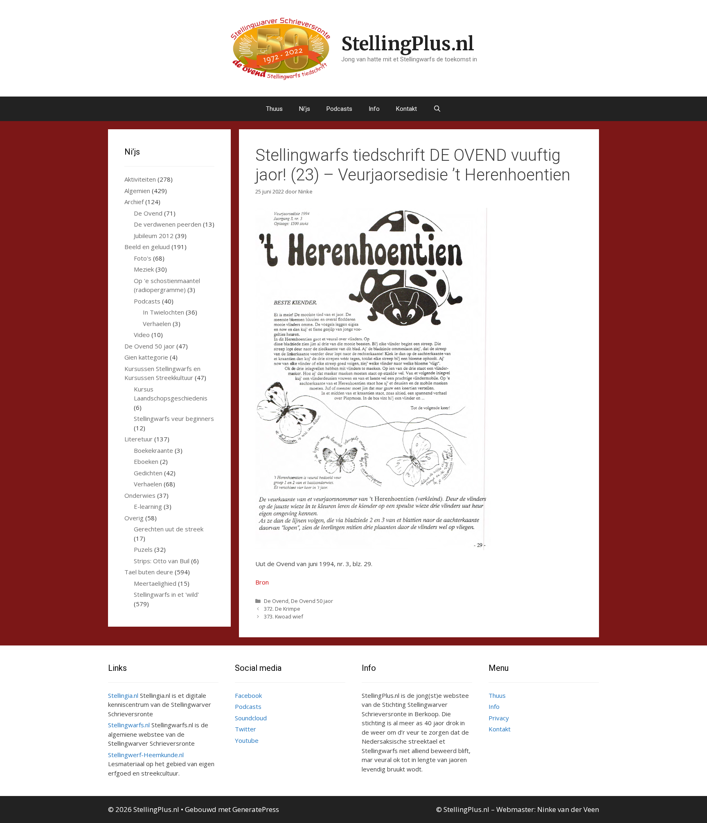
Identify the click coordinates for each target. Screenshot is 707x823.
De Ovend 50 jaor (312, 601)
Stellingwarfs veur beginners (174, 418)
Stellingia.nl (123, 695)
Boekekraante (153, 450)
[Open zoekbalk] (437, 109)
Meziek (144, 269)
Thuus (274, 108)
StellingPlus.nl (407, 43)
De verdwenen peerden (167, 224)
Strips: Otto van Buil (161, 561)
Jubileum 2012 (153, 236)
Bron (262, 582)
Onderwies (139, 495)
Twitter (245, 729)
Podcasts (339, 108)
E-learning (148, 506)
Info (374, 108)
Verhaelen (157, 323)
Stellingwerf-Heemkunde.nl (146, 755)
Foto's (142, 258)
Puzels (143, 549)
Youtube (247, 740)
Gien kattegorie (146, 357)
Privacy (499, 718)
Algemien (137, 191)
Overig (134, 518)
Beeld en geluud (147, 247)
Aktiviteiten (140, 179)
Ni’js (304, 108)
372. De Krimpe (282, 608)
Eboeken (146, 461)
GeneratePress (255, 809)
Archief (134, 202)
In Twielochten (163, 312)
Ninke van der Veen (568, 809)
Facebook (248, 695)
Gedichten (148, 473)
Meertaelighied (155, 583)
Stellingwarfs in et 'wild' (166, 594)
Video (142, 335)
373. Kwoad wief (283, 616)
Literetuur (138, 439)
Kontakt (406, 108)
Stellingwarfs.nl (129, 725)
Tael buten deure (148, 572)
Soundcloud (251, 718)
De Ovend (276, 601)
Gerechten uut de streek (168, 529)
